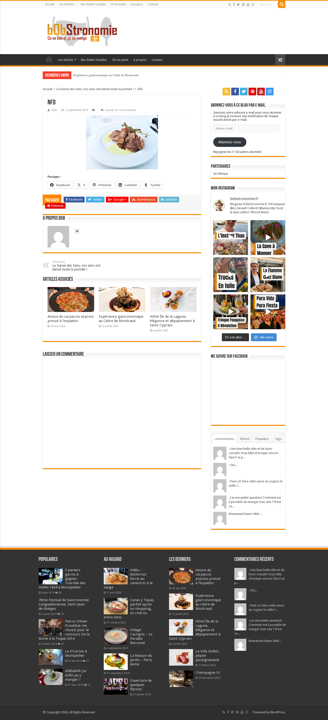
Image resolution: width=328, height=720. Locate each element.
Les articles (66, 4)
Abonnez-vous (229, 142)
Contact (153, 4)
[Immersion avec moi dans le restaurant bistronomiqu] (267, 237)
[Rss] (229, 4)
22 (59, 592)
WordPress (277, 712)
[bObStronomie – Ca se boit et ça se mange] (82, 31)
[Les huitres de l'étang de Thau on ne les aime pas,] (230, 237)
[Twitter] (238, 4)
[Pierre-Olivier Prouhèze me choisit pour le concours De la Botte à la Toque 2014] (51, 627)
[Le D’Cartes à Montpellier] (51, 657)
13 (62, 613)
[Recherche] (281, 4)
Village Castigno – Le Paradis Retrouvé (141, 636)
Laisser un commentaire (120, 110)
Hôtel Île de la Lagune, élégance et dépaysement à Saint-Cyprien (172, 320)
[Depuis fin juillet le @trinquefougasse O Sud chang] (230, 311)
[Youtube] (248, 4)
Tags (278, 439)
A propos (137, 4)
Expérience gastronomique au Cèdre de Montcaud (105, 75)
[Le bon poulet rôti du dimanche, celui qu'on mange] (267, 274)
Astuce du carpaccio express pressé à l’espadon (71, 318)
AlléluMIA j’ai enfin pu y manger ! (75, 675)
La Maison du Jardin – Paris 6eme (141, 659)
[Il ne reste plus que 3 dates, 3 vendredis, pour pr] (230, 274)
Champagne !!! (207, 672)
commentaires (224, 439)
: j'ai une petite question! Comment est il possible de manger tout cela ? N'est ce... (255, 502)
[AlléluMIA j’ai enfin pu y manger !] (51, 677)
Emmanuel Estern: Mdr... (245, 514)
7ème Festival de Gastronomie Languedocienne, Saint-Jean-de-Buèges (64, 604)
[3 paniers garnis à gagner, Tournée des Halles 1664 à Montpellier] (51, 576)
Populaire (262, 439)
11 (62, 643)
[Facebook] (233, 4)
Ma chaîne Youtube (93, 4)
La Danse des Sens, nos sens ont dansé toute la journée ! (95, 89)
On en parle (118, 4)
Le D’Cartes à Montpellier (76, 653)
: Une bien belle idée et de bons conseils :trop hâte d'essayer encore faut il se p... (253, 453)
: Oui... (233, 465)
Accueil (49, 4)
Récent (244, 439)
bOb (54, 110)
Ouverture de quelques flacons (141, 684)
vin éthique (220, 173)
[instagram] (253, 4)
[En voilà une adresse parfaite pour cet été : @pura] (267, 311)
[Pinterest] (243, 4)
